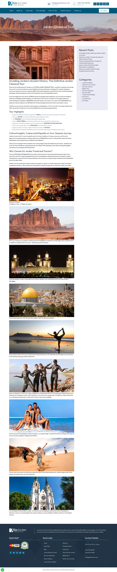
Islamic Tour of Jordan (68, 559)
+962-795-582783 (89, 549)
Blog (45, 549)
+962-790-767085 (90, 552)
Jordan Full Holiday (87, 83)
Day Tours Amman (87, 86)
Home (11, 10)
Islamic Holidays (48, 559)
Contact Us (77, 10)
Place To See (53, 10)
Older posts (12, 518)
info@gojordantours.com (91, 556)
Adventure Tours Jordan (89, 85)
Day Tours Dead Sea (87, 90)
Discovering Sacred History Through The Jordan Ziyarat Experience (90, 62)
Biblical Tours (86, 88)
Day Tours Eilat (86, 92)
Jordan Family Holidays (88, 94)
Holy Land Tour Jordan (69, 552)
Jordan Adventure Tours (50, 552)
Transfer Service (65, 10)
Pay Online (104, 10)
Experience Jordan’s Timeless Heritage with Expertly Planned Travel (91, 58)
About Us (19, 10)
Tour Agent (85, 100)
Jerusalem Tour (86, 98)
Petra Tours (85, 96)
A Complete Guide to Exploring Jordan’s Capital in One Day (92, 54)
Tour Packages (40, 10)
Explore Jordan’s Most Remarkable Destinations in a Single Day (88, 66)
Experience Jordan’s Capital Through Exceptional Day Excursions (89, 70)
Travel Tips (29, 10)
